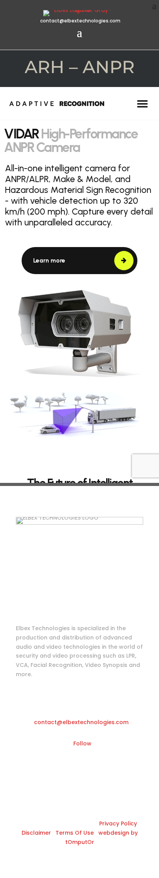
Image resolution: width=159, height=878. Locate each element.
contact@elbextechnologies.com (79, 20)
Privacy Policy (118, 823)
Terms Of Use (75, 833)
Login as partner (62, 584)
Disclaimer (36, 833)
